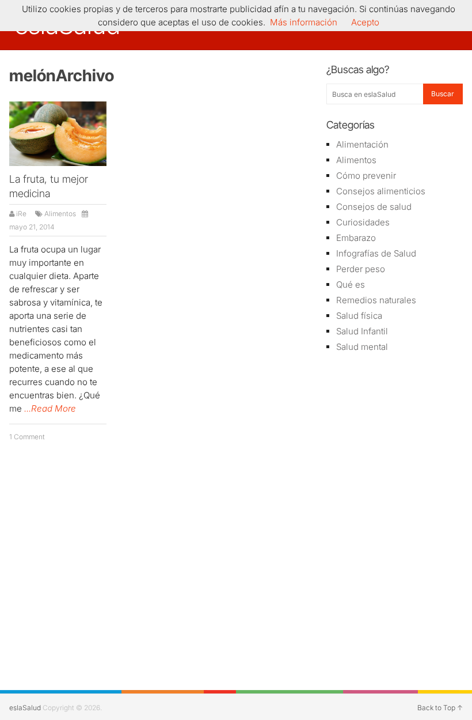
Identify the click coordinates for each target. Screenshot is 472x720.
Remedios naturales (376, 300)
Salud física (359, 315)
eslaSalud (25, 707)
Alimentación (362, 144)
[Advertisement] (394, 430)
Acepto (365, 22)
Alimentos (60, 213)
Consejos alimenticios (380, 191)
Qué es (350, 284)
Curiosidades (363, 222)
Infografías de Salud (376, 253)
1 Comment (27, 436)
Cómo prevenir (366, 175)
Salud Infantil (362, 331)
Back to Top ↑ (440, 707)
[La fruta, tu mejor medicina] (57, 133)
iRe (21, 213)
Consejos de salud (374, 206)
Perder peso (360, 268)
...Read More (50, 408)
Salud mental (362, 346)
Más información (303, 22)
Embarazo (356, 237)
